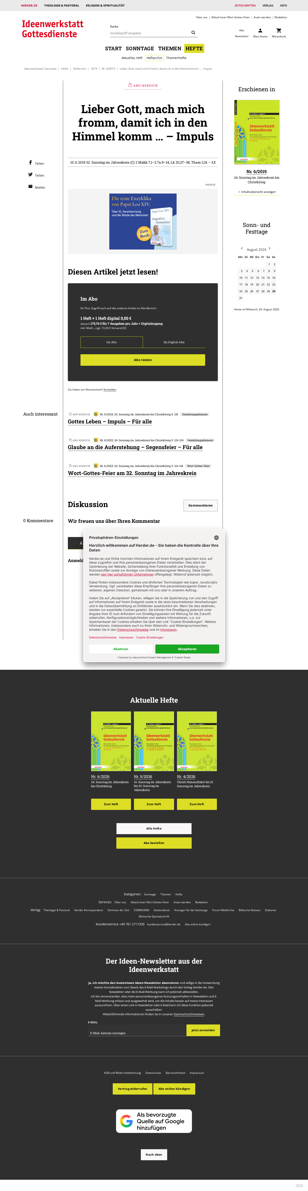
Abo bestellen (154, 843)
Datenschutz (153, 1073)
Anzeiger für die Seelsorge (191, 910)
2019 (94, 68)
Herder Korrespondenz (88, 910)
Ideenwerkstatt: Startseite (40, 68)
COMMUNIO (141, 910)
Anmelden (109, 389)
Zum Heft (111, 804)
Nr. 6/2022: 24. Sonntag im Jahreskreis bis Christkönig (135, 414)
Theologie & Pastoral (61, 5)
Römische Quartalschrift (154, 916)
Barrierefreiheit (175, 1073)
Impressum (197, 1073)
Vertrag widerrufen (132, 1089)
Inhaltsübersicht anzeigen (258, 192)
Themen (170, 48)
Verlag (267, 5)
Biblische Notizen (249, 910)
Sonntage (140, 48)
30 (273, 291)
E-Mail (93, 1022)
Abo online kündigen (197, 924)
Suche (114, 26)
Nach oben (154, 1154)
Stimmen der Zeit (118, 910)
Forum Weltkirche (223, 910)
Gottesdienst (162, 910)
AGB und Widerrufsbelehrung (122, 1073)
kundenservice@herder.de (163, 924)
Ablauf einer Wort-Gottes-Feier (230, 17)
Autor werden (262, 17)
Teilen (39, 163)
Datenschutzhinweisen (189, 1014)
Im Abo (111, 342)
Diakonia (270, 910)
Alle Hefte (154, 828)
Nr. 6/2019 (108, 68)
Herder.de (29, 5)
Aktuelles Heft (132, 58)
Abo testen (143, 360)
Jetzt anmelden (203, 1030)
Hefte (194, 48)
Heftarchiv (154, 58)
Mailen (40, 187)
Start (113, 48)
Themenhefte (176, 58)
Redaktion (281, 17)
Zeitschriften (245, 5)
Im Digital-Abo (174, 342)
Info (283, 5)
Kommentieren (200, 505)
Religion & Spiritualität (105, 5)
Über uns (201, 17)
